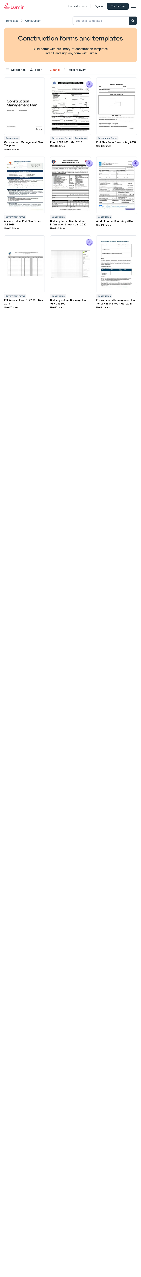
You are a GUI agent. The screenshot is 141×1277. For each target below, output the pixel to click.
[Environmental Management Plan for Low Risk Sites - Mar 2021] (116, 264)
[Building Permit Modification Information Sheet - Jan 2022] (70, 185)
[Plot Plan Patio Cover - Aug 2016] (116, 106)
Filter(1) (40, 69)
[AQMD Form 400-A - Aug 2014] (116, 185)
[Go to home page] (14, 6)
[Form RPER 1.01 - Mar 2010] (70, 106)
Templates (12, 20)
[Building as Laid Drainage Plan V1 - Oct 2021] (70, 264)
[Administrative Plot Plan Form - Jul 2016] (24, 185)
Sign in (99, 6)
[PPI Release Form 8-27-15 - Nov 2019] (24, 264)
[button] (24, 114)
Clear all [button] (55, 69)
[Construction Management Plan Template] (24, 106)
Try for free (118, 6)
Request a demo (78, 6)
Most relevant (77, 69)
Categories (18, 69)
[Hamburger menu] (133, 6)
